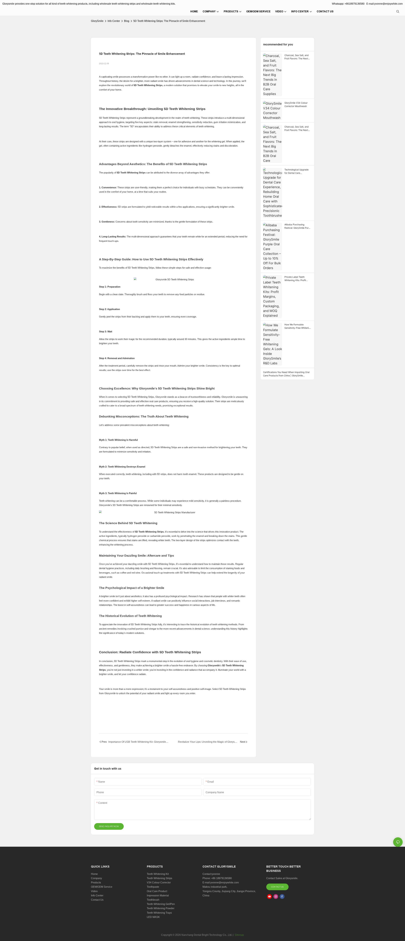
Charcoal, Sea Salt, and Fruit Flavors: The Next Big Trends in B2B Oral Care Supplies (296, 57)
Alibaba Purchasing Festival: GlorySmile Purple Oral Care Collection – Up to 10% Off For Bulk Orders (298, 226)
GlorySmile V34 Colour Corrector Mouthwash (296, 104)
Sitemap (239, 935)
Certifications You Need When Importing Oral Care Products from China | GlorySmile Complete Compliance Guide (286, 374)
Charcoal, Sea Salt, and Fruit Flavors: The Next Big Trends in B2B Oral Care (296, 128)
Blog (126, 21)
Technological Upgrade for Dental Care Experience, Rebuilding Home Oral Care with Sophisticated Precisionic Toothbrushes (297, 171)
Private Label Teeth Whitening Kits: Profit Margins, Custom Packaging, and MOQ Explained (295, 279)
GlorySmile (97, 21)
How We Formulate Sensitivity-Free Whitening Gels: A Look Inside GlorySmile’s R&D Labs (298, 326)
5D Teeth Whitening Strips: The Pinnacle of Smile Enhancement (169, 21)
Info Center (114, 21)
